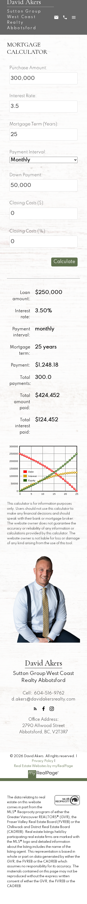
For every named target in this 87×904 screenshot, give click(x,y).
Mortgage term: (20, 350)
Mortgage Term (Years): (33, 124)
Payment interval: (21, 332)
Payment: (20, 365)
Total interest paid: (22, 426)
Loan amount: (21, 296)
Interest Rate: (23, 96)
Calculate (64, 261)
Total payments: (20, 380)
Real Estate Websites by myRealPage (43, 766)
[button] (35, 709)
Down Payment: (26, 175)
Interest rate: (22, 314)
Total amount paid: (22, 402)
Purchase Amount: (28, 68)
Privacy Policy (42, 761)
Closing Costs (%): (27, 231)
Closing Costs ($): (26, 203)
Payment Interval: (27, 152)
